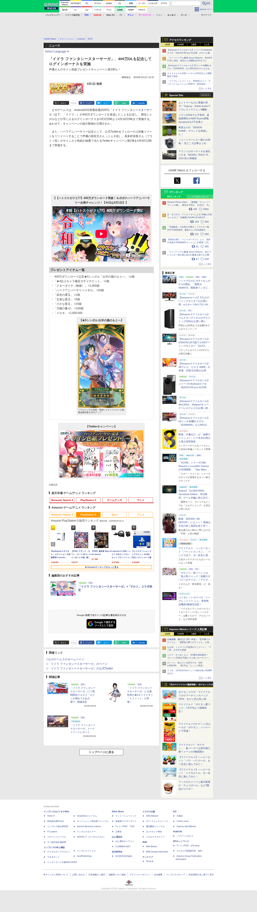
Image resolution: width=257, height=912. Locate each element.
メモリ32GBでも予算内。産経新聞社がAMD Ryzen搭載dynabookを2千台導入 (194, 118)
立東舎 (118, 831)
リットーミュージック (125, 816)
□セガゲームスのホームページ (65, 659)
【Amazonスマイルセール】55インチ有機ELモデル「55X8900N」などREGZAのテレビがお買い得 (189, 68)
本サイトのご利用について (56, 874)
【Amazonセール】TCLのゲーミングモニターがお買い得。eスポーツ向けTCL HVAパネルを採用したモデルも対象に (194, 304)
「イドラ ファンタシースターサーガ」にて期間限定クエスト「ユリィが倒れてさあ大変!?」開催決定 (82, 694)
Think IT (51, 816)
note (124, 103)
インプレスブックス (86, 851)
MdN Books (151, 846)
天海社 (180, 816)
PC (121, 15)
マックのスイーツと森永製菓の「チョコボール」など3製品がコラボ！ (194, 785)
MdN (144, 842)
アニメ (140, 500)
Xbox (115, 514)
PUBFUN (177, 831)
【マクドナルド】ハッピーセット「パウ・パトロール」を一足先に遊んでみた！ (194, 760)
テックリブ (147, 857)
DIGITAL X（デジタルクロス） (91, 837)
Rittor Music (118, 811)
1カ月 (206, 44)
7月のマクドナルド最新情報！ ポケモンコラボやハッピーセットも (191, 685)
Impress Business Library (89, 826)
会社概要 (158, 874)
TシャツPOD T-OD (124, 826)
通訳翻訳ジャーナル (155, 826)
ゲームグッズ (114, 500)
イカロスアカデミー (155, 837)
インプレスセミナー (86, 831)
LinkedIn (141, 103)
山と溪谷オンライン (124, 841)
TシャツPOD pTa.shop (188, 845)
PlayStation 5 (88, 500)
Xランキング (176, 192)
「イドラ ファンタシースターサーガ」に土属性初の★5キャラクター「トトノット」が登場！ (140, 694)
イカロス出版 (148, 811)
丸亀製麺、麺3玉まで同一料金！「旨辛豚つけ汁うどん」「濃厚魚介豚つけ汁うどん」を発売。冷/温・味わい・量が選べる (188, 642)
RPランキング (174, 196)
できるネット (53, 857)
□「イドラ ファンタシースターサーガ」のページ (77, 663)
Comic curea (183, 821)
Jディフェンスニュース (157, 821)
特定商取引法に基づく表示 (201, 874)
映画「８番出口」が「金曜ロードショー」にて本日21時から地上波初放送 (195, 438)
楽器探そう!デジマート (126, 821)
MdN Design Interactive (157, 852)
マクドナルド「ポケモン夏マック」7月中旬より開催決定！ (194, 708)
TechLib (150, 861)
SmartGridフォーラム (87, 816)
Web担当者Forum (55, 821)
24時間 (180, 44)
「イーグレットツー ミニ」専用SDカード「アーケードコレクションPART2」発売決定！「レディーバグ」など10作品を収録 (189, 84)
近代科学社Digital (123, 856)
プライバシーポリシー (139, 874)
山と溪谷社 (117, 837)
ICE (175, 811)
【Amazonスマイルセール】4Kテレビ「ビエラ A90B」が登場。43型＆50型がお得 (194, 367)
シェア (89, 103)
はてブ (106, 103)
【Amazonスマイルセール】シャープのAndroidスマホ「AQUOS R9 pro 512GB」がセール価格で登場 (189, 53)
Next (149, 544)
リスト (74, 103)
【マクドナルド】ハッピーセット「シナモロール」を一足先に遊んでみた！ (194, 773)
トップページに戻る (101, 752)
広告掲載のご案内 (96, 874)
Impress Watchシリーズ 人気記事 (188, 629)
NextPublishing (84, 856)
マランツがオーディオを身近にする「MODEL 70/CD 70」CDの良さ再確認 (194, 155)
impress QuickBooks (186, 826)
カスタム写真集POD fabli (189, 851)
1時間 (167, 44)
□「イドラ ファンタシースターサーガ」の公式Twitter (79, 668)
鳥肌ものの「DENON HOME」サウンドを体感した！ (193, 131)
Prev (53, 544)
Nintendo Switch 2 (62, 500)
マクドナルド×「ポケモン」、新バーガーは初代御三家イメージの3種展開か (194, 748)
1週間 (193, 44)
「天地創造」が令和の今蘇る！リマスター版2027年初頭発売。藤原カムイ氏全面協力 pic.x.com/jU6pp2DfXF (188, 230)
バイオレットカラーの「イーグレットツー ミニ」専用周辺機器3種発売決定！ (194, 601)
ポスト (63, 103)
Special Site (176, 95)
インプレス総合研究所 (57, 826)
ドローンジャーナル (56, 837)
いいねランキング (200, 196)
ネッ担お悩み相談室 (56, 842)
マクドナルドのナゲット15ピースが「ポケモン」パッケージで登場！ (195, 727)
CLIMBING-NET (122, 846)
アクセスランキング (180, 39)
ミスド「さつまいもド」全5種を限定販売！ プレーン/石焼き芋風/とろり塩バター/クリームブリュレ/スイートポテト (189, 658)
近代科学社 (117, 852)
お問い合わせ (78, 874)
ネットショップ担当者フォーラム (92, 821)
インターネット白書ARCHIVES (62, 862)
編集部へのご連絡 (117, 874)
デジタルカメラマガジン (58, 852)
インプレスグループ (175, 874)
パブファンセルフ (185, 836)
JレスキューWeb (154, 831)
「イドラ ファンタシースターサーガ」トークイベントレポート (82, 728)
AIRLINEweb (152, 816)
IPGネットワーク (181, 841)
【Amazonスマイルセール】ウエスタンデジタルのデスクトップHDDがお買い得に (194, 318)
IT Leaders (52, 831)
